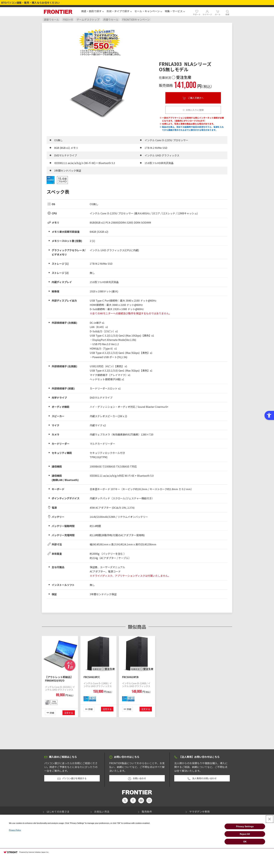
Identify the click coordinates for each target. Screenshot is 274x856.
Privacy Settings (245, 826)
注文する (68, 712)
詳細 (52, 712)
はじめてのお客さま (58, 811)
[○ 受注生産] (98, 654)
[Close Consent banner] (269, 819)
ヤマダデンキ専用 (199, 811)
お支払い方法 (101, 811)
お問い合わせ (139, 778)
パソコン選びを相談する (74, 778)
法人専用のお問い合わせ (204, 778)
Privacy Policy (15, 830)
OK (245, 841)
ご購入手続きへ (195, 97)
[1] (60, 654)
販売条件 (147, 811)
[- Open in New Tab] (125, 800)
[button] (92, 11)
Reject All (245, 834)
